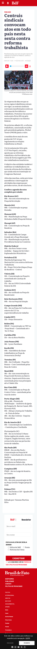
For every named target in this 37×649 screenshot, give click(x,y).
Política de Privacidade (13, 586)
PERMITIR (27, 643)
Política (7, 592)
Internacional (9, 595)
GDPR (27, 638)
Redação (28, 61)
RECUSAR (10, 643)
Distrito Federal (9, 616)
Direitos (7, 598)
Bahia (6, 610)
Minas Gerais (8, 620)
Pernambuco (8, 630)
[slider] (17, 66)
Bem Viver (8, 601)
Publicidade (9, 581)
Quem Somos (9, 579)
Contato (8, 584)
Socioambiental (9, 604)
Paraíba (7, 623)
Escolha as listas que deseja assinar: (16, 543)
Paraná (7, 626)
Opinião (7, 606)
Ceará (6, 613)
